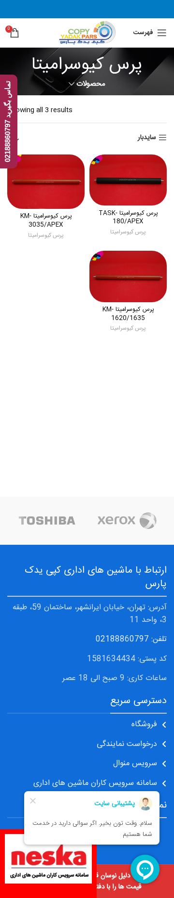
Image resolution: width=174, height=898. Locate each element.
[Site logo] (87, 33)
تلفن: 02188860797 (131, 639)
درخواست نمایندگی (127, 744)
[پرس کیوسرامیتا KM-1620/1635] (128, 276)
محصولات (90, 84)
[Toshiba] (47, 521)
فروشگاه (144, 724)
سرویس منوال (135, 763)
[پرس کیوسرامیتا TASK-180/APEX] (128, 179)
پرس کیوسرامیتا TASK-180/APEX (128, 217)
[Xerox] (127, 521)
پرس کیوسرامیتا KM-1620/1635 (128, 314)
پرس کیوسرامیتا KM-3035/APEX (46, 220)
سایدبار (147, 138)
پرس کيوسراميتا (128, 232)
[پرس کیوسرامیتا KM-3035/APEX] (46, 181)
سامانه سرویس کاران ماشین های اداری (95, 783)
